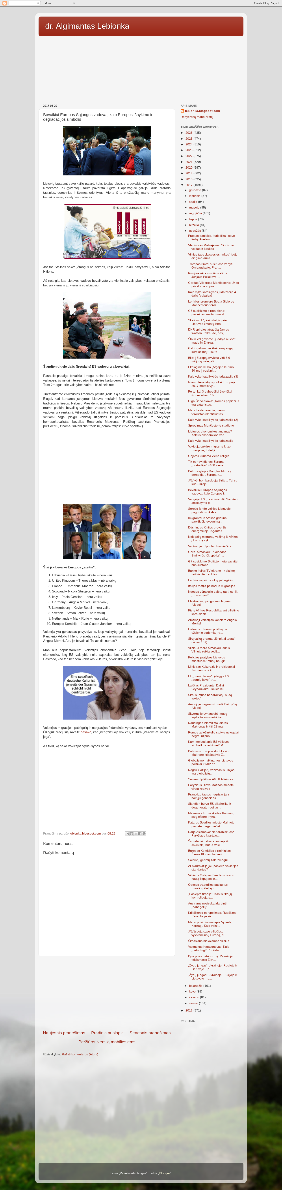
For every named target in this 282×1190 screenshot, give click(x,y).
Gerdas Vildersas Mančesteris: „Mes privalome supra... (213, 284)
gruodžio (195, 190)
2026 (189, 132)
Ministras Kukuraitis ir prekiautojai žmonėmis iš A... (211, 668)
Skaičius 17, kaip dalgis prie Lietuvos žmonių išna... (207, 322)
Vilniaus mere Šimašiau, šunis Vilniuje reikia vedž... (209, 649)
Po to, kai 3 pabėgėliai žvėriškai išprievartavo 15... (210, 393)
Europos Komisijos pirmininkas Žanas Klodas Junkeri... (209, 852)
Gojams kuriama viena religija (208, 456)
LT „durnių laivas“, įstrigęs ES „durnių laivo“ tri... (208, 678)
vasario (194, 997)
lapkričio (195, 195)
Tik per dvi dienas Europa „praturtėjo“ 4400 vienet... (207, 463)
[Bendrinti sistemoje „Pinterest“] (144, 833)
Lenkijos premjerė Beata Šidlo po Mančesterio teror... (211, 303)
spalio (193, 201)
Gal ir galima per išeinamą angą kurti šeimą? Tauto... (210, 350)
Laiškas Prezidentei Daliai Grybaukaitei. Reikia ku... (207, 687)
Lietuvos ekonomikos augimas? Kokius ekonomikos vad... (210, 433)
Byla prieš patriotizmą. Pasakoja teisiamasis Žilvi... (210, 958)
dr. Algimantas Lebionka (87, 25)
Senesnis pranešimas (150, 1032)
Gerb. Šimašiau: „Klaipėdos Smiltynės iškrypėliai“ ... (207, 553)
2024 (189, 144)
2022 (189, 156)
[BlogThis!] (131, 833)
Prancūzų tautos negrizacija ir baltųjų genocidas (208, 796)
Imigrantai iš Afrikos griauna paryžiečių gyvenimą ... (207, 519)
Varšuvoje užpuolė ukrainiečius (209, 546)
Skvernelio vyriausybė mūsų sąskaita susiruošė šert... (207, 715)
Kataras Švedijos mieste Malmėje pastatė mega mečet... (211, 824)
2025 (189, 138)
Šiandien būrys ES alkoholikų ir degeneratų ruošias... (209, 805)
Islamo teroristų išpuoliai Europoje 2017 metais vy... (211, 384)
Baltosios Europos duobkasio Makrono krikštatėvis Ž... (208, 753)
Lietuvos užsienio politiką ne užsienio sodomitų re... (207, 631)
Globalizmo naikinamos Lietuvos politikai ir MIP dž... (210, 762)
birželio (194, 225)
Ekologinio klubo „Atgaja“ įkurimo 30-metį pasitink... (211, 368)
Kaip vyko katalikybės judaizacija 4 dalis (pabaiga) (212, 293)
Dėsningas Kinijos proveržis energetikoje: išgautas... (207, 529)
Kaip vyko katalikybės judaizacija (210, 440)
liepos (193, 219)
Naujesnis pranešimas (64, 1032)
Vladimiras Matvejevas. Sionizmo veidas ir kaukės (211, 247)
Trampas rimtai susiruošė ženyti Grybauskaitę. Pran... (210, 265)
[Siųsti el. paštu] (127, 833)
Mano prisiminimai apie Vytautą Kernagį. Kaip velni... (210, 924)
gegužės (195, 230)
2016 (189, 1010)
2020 (189, 167)
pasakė (86, 732)
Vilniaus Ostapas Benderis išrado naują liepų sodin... (211, 877)
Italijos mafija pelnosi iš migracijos (211, 586)
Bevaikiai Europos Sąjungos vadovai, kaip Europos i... (207, 491)
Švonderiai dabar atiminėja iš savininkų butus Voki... (208, 843)
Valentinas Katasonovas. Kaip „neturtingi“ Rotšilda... (208, 948)
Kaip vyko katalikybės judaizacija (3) (213, 376)
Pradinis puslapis (107, 1032)
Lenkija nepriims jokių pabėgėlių (210, 580)
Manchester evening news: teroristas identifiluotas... (207, 412)
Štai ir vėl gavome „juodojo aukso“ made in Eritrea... (212, 340)
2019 (189, 173)
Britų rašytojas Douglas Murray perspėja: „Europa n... (209, 473)
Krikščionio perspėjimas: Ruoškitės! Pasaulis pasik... (212, 914)
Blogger (164, 1173)
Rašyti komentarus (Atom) (80, 1054)
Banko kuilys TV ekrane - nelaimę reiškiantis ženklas (211, 572)
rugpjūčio (196, 213)
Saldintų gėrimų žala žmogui (208, 860)
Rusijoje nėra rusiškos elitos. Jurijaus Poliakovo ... (208, 275)
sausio (194, 1003)
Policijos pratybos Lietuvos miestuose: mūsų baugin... (208, 659)
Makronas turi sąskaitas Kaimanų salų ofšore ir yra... (211, 815)
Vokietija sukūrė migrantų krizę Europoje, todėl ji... (209, 448)
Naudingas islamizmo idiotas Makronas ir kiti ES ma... (208, 724)
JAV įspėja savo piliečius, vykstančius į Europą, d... (207, 933)
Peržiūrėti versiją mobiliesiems (106, 1042)
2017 (189, 185)
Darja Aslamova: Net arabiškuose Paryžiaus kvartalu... (211, 833)
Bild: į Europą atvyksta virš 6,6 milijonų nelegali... (209, 359)
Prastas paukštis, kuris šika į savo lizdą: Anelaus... (211, 237)
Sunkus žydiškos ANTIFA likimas (210, 779)
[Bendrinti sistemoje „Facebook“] (140, 833)
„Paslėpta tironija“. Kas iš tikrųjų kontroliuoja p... (210, 895)
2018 (189, 179)
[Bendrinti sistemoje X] (136, 833)
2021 (189, 162)
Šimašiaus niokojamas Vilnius (208, 941)
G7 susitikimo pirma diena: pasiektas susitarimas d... (207, 312)
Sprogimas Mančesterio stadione (211, 425)
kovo (193, 991)
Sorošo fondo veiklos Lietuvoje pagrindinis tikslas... (209, 510)
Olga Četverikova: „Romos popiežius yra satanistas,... (213, 402)
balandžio (196, 985)
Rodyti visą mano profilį (197, 116)
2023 (189, 150)
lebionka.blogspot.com (202, 111)
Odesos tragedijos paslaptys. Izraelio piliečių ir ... (208, 886)
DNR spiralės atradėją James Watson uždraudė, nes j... (208, 331)
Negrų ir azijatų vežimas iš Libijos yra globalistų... (211, 771)
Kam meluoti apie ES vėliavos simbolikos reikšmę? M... (208, 743)
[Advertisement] (141, 69)
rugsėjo (194, 207)
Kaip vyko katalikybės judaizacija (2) (213, 419)
